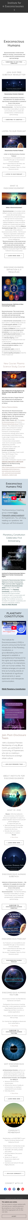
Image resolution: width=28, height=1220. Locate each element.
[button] (3, 6)
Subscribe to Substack (14, 119)
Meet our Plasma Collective (10, 407)
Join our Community (14, 1173)
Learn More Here (14, 255)
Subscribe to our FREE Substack (14, 62)
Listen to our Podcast (14, 174)
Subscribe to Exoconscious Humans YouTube (14, 1032)
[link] (14, 6)
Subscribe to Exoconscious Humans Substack (14, 907)
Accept (14, 1216)
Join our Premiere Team (14, 764)
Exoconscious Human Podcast (14, 961)
